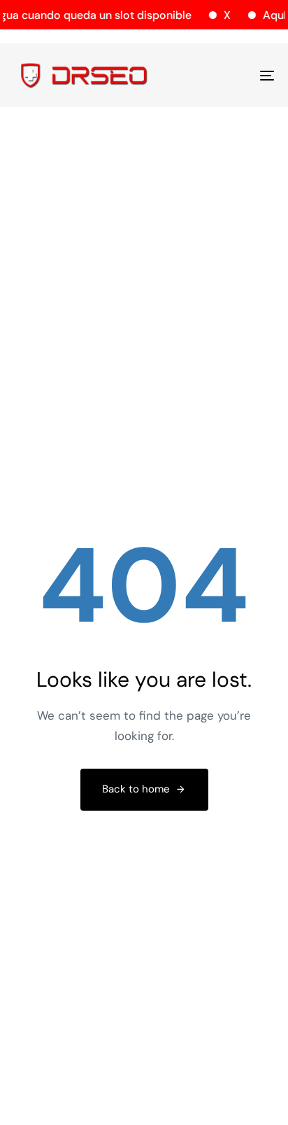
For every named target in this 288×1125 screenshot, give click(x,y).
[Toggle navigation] (230, 75)
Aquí (271, 15)
